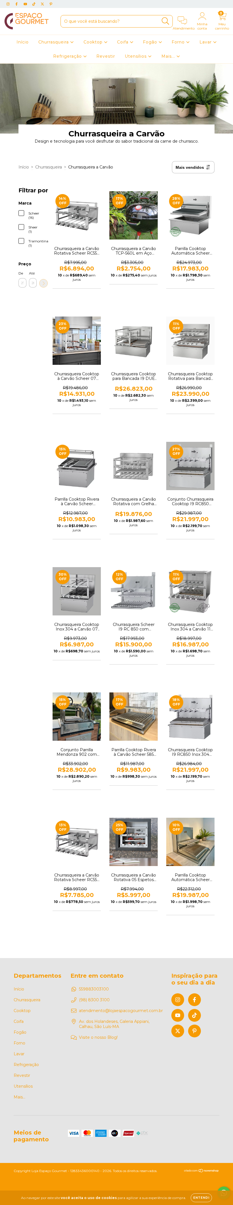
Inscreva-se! (117, 97)
